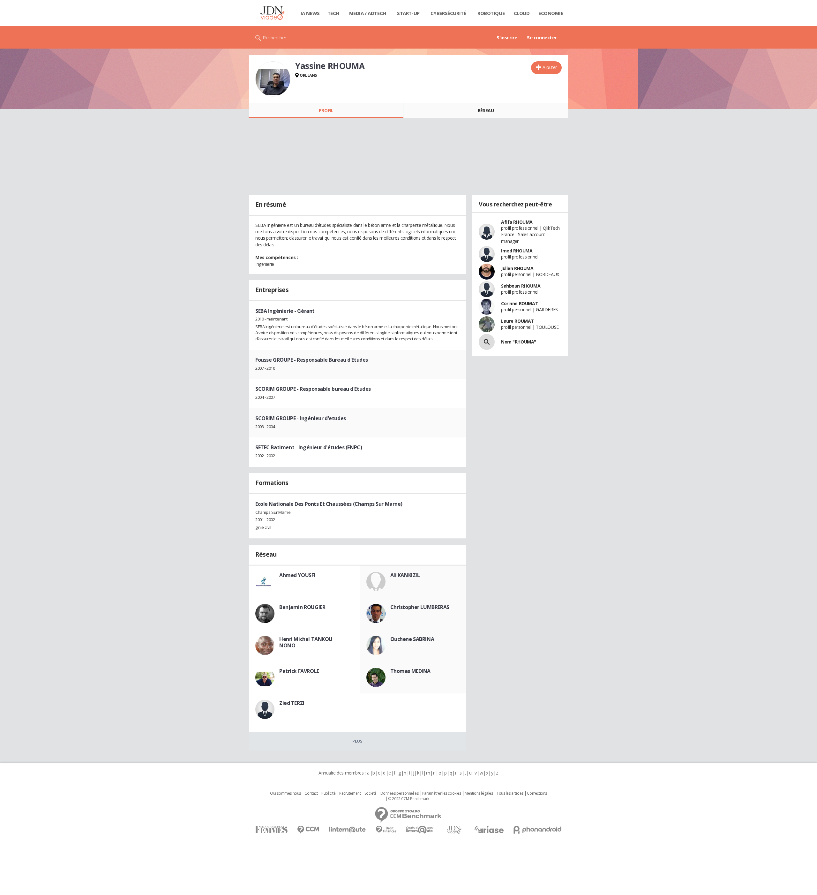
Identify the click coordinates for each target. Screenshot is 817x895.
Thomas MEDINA (410, 671)
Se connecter (542, 37)
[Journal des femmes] (271, 830)
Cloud (522, 13)
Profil (326, 110)
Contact (311, 793)
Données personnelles (399, 793)
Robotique (491, 13)
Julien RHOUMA (517, 268)
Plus (357, 741)
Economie (550, 13)
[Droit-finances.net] (386, 830)
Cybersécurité (448, 13)
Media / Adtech (367, 13)
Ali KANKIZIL (405, 575)
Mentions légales (479, 793)
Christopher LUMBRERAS (419, 607)
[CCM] (308, 830)
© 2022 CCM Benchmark (408, 799)
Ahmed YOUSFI (297, 575)
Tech (333, 13)
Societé (370, 793)
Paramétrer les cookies (441, 793)
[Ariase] (489, 829)
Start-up (408, 13)
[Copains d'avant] (420, 830)
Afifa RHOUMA (517, 222)
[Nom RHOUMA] (487, 342)
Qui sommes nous (285, 793)
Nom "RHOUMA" (518, 342)
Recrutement (350, 793)
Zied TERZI (291, 702)
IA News (310, 13)
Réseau (486, 110)
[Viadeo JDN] (454, 830)
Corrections (537, 793)
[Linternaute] (347, 830)
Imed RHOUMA (516, 251)
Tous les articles (510, 793)
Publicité (328, 793)
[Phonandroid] (537, 830)
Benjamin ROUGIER (302, 607)
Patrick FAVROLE (299, 671)
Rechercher (275, 37)
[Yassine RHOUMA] (272, 78)
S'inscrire (507, 37)
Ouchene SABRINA (412, 639)
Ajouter (550, 67)
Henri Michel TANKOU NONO (306, 642)
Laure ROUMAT (517, 321)
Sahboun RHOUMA (520, 286)
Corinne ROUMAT (519, 303)
